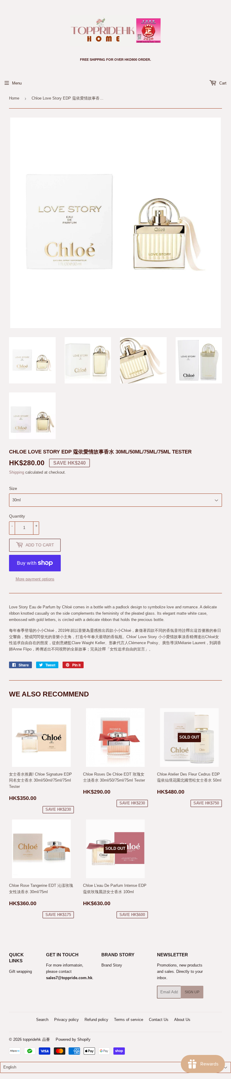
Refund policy (96, 1019)
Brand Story (111, 965)
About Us (182, 1019)
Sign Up (192, 992)
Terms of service (128, 1019)
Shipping (16, 472)
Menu (17, 83)
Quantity (17, 516)
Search (42, 1019)
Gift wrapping (20, 971)
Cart (222, 83)
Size (13, 488)
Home (14, 98)
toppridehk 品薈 (36, 1039)
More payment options (35, 579)
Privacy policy (66, 1019)
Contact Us (158, 1019)
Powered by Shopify (73, 1039)
